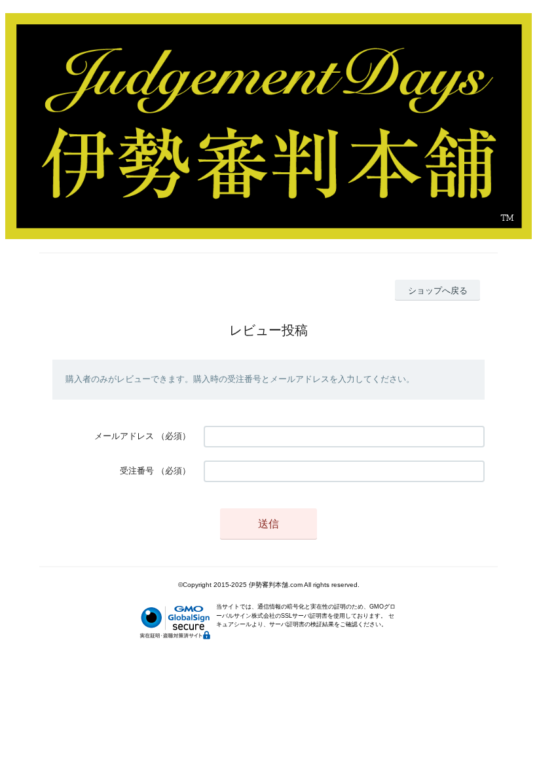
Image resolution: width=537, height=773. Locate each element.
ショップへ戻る (438, 290)
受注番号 (137, 471)
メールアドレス (124, 436)
